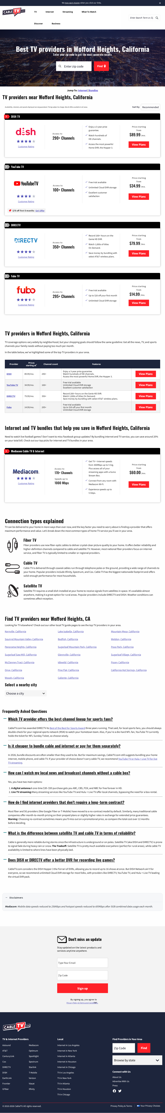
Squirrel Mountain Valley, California (24, 639)
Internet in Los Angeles (68, 1045)
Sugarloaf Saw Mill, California (21, 654)
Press (115, 1085)
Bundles (93, 90)
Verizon (32, 1078)
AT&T (5, 1050)
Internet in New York (67, 1050)
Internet (50, 11)
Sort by (136, 106)
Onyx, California (13, 670)
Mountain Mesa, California (125, 631)
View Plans (140, 144)
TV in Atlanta (63, 1083)
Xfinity (32, 1089)
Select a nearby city (21, 684)
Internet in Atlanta (66, 1056)
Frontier (6, 1083)
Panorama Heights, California (20, 646)
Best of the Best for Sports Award (67, 728)
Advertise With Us (120, 1081)
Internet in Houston (66, 1061)
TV (35, 11)
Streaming (68, 11)
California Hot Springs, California (129, 670)
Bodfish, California (68, 639)
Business (56, 23)
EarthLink (7, 1078)
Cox (4, 1061)
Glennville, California (69, 654)
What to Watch (89, 11)
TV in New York (64, 1078)
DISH (9, 373)
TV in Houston (64, 1089)
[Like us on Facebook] (114, 1092)
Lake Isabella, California (71, 631)
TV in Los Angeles (65, 1072)
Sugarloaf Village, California (126, 654)
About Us (116, 1077)
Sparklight (34, 1056)
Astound (6, 1045)
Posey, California (120, 662)
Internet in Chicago (66, 1067)
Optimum (33, 1050)
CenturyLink (8, 1056)
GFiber (5, 1089)
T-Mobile (33, 1072)
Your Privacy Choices (150, 1105)
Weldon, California (121, 639)
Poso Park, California (122, 646)
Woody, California (14, 677)
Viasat (31, 1083)
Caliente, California (68, 677)
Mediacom (34, 1045)
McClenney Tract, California (19, 662)
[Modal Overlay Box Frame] (82, 969)
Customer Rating (26, 146)
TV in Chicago (63, 1094)
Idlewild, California (68, 662)
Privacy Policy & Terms (121, 1106)
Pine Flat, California (68, 670)
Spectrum (33, 1061)
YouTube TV (12, 385)
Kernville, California (15, 631)
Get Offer (39, 210)
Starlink (32, 1067)
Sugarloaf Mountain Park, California (77, 646)
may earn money (72, 2)
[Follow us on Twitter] (120, 1092)
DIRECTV (11, 396)
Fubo (9, 407)
